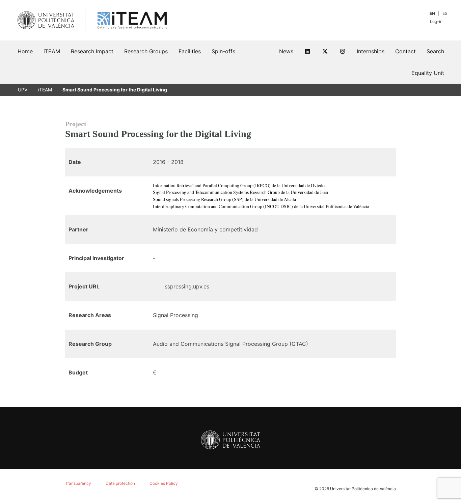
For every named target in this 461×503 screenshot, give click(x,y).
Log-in (436, 21)
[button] (435, 51)
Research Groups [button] (146, 51)
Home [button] (25, 51)
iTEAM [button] (52, 51)
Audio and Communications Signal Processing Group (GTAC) (230, 343)
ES (445, 13)
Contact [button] (405, 51)
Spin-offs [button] (223, 51)
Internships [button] (370, 51)
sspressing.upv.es (187, 286)
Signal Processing (175, 315)
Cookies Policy (164, 483)
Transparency (78, 483)
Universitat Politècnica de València (363, 488)
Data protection (120, 483)
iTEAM (45, 89)
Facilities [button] (190, 51)
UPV (22, 89)
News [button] (286, 51)
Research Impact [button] (92, 51)
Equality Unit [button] (427, 72)
